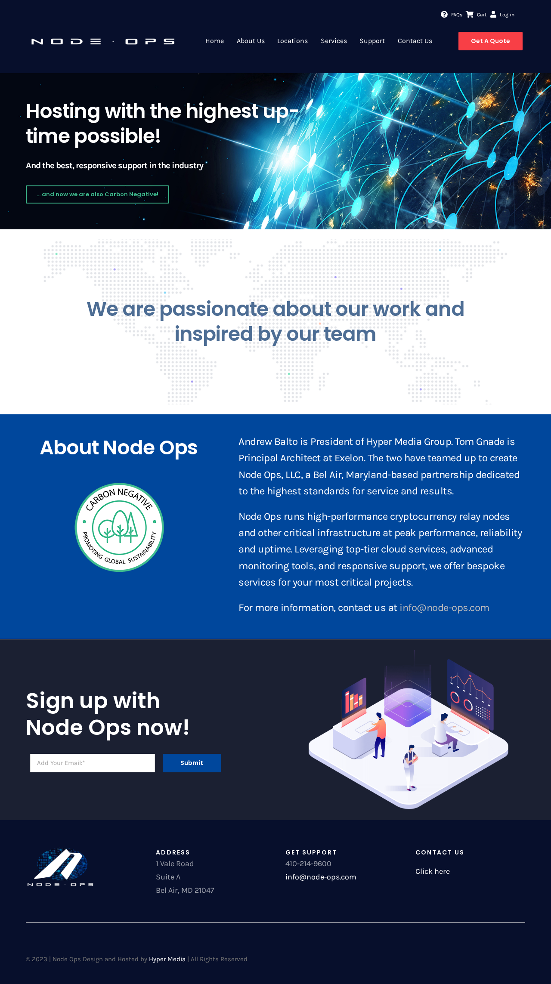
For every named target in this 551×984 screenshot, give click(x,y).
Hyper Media (167, 959)
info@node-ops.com (444, 608)
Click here (432, 871)
